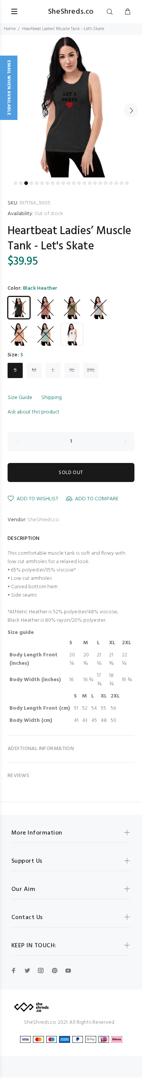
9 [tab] (58, 183)
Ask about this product (33, 412)
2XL (91, 370)
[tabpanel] (71, 106)
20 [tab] (116, 183)
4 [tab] (31, 183)
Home (10, 29)
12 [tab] (74, 183)
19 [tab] (111, 183)
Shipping (51, 397)
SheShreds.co (43, 520)
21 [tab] (121, 183)
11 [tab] (68, 183)
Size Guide (20, 397)
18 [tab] (106, 183)
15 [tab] (90, 183)
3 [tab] (26, 183)
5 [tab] (37, 183)
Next (131, 110)
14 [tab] (84, 183)
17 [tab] (100, 183)
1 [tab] (15, 183)
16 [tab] (95, 183)
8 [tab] (53, 183)
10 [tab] (63, 183)
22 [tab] (127, 183)
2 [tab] (21, 183)
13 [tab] (79, 183)
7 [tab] (47, 183)
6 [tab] (42, 183)
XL (72, 370)
